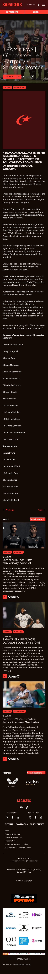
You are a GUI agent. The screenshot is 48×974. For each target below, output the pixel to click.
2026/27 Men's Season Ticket (16, 844)
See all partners (34, 773)
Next (40, 510)
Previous (10, 510)
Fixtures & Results (12, 834)
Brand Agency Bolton (22, 964)
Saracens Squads (11, 841)
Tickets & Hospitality (14, 838)
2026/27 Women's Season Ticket (18, 848)
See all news (36, 519)
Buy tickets (12, 12)
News (7, 831)
